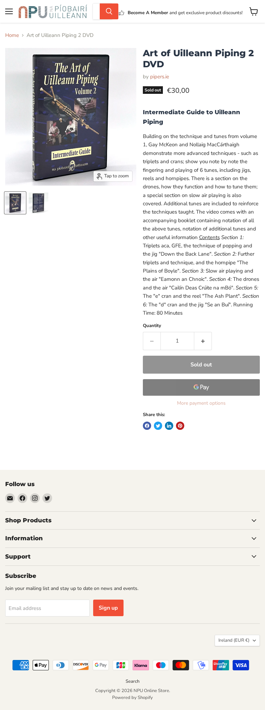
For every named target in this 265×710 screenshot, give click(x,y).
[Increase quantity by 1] (203, 341)
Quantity (152, 325)
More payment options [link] (201, 403)
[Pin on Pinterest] (180, 426)
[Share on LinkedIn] (169, 426)
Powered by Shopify (132, 697)
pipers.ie (159, 76)
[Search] (109, 11)
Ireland (233, 640)
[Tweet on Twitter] (158, 426)
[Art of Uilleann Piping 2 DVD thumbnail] (15, 203)
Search (132, 681)
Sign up (108, 608)
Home (12, 35)
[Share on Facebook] (147, 426)
